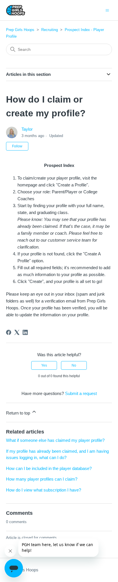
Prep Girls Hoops (20, 30)
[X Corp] (16, 332)
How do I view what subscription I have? (43, 489)
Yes (44, 365)
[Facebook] (8, 332)
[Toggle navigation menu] (107, 9)
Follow (17, 146)
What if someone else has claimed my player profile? (55, 440)
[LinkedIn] (25, 332)
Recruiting (49, 30)
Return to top (18, 413)
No (74, 365)
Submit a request (81, 393)
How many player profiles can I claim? (41, 479)
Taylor (27, 129)
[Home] (15, 10)
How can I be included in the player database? (49, 468)
